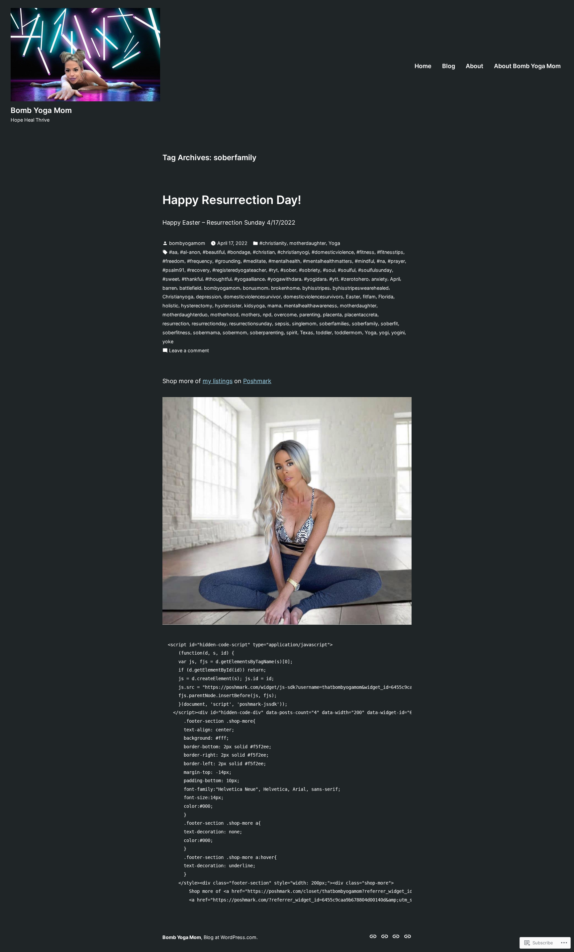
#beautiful (214, 252)
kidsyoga (254, 305)
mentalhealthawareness (310, 305)
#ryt (273, 270)
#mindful (364, 261)
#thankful (192, 279)
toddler (324, 332)
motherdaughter (307, 243)
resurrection (175, 323)
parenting (309, 314)
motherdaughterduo (185, 314)
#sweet (170, 279)
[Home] (374, 936)
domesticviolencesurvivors (313, 296)
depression (208, 296)
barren (169, 288)
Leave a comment (189, 351)
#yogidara (315, 279)
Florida (385, 296)
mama (274, 305)
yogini (398, 332)
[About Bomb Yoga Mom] (407, 936)
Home (423, 66)
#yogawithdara (284, 279)
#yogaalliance (249, 279)
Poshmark (257, 380)
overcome (285, 314)
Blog (448, 66)
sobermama (206, 332)
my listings (218, 380)
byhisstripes (316, 288)
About (474, 66)
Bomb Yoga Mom (41, 110)
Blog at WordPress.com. (231, 937)
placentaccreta (360, 314)
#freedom (173, 261)
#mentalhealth (284, 261)
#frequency (199, 261)
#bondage (238, 252)
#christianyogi (293, 252)
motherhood (224, 314)
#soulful (346, 270)
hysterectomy (196, 305)
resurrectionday (209, 323)
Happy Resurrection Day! (231, 200)
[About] (396, 936)
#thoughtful (218, 279)
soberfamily (365, 323)
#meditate (254, 261)
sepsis (282, 323)
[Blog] (385, 936)
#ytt (333, 279)
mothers (250, 314)
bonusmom (255, 288)
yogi (384, 332)
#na (381, 261)
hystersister (228, 305)
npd (267, 314)
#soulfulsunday (375, 270)
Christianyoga (177, 296)
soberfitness (176, 332)
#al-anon (190, 252)
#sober (288, 270)
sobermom (235, 332)
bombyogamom (187, 243)
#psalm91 (173, 270)
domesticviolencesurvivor (252, 296)
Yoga (334, 243)
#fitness (365, 252)
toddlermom (348, 332)
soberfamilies (334, 323)
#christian (264, 252)
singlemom (304, 323)
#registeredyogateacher (239, 270)
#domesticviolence (333, 252)
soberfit (389, 323)
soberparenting (267, 332)
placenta (332, 314)
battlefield (190, 288)
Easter (353, 296)
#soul (329, 270)
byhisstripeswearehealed (361, 288)
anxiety (379, 279)
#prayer (396, 261)
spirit (291, 332)
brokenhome (285, 288)
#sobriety (309, 270)
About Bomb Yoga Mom (527, 66)
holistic (170, 305)
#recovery (198, 270)
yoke (167, 341)
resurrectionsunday (250, 323)
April (395, 279)
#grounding (227, 261)
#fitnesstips (390, 252)
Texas (306, 332)
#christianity (273, 243)
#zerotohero (355, 279)
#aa (173, 252)
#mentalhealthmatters (327, 261)
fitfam (369, 296)
